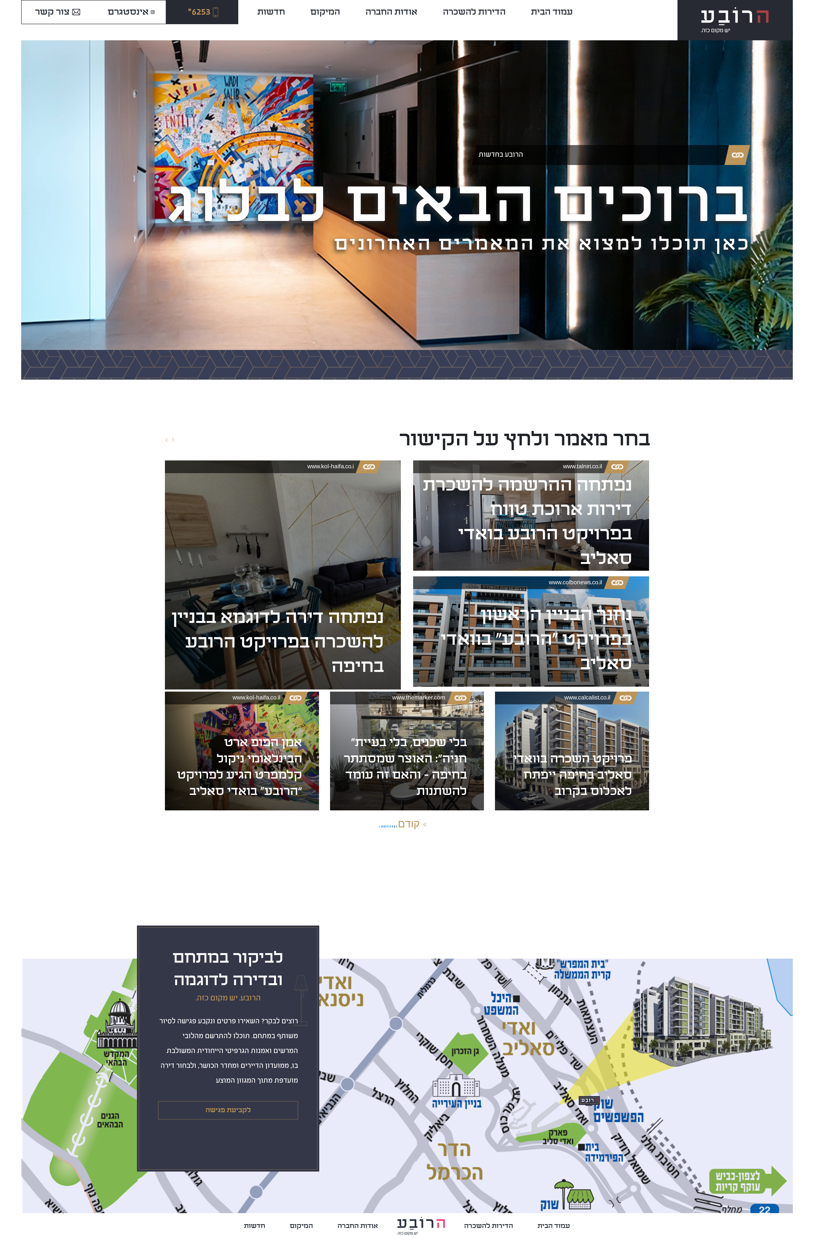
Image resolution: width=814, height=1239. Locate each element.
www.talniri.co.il (582, 467)
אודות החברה (391, 12)
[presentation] (167, 440)
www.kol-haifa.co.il (256, 698)
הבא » (383, 826)
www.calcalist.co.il (587, 698)
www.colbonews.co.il (575, 583)
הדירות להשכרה (474, 12)
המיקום (325, 12)
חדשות (271, 12)
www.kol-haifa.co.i (330, 467)
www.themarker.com (418, 698)
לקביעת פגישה (228, 1110)
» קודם (412, 824)
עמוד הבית (552, 12)
